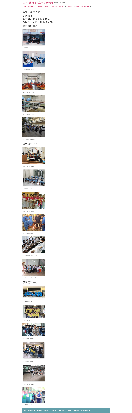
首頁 (25, 6)
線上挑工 (47, 6)
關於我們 (61, 6)
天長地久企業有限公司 (37, 3)
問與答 (70, 6)
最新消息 (40, 6)
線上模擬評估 (85, 6)
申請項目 (30, 6)
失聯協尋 (76, 6)
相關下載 (54, 6)
